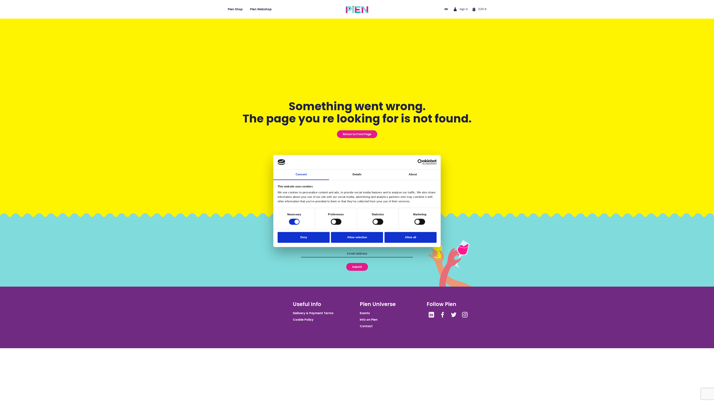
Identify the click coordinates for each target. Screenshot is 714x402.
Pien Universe (378, 304)
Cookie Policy (303, 320)
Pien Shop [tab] (235, 9)
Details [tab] (357, 174)
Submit (357, 267)
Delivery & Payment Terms (313, 313)
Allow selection (357, 237)
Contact (366, 326)
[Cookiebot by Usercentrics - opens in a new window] (420, 162)
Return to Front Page (357, 134)
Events (365, 313)
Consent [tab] (301, 174)
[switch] (336, 222)
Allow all (410, 237)
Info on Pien (368, 320)
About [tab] (413, 174)
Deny (303, 237)
